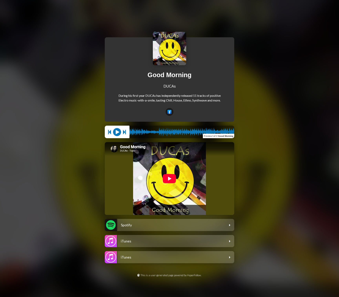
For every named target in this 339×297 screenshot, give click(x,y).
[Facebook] (169, 112)
